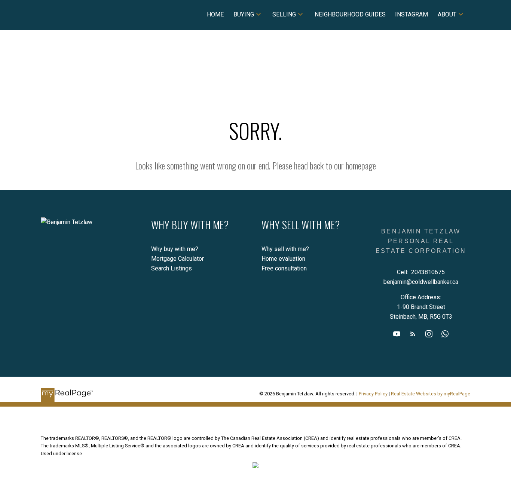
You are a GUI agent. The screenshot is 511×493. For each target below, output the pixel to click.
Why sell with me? (285, 248)
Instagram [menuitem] (411, 14)
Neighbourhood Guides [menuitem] (350, 14)
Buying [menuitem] (243, 14)
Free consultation (284, 268)
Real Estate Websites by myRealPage (430, 393)
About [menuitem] (447, 14)
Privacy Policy (373, 393)
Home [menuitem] (215, 14)
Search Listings (171, 268)
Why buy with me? (174, 248)
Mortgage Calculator (177, 258)
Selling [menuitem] (284, 14)
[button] (396, 333)
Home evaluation (283, 258)
